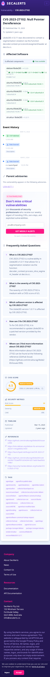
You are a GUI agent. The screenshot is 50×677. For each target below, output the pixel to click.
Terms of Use (10, 574)
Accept (19, 672)
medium (39, 408)
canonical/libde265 (25, 532)
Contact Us (9, 569)
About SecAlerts (11, 560)
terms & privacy (38, 666)
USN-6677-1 (8, 186)
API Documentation (13, 593)
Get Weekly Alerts (25, 231)
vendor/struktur (11, 532)
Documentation (11, 588)
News (6, 565)
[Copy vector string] (42, 388)
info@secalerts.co (12, 618)
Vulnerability (6, 10)
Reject (7, 672)
